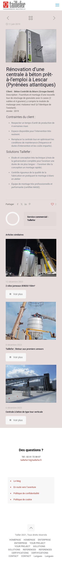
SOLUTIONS (39, 546)
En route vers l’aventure (24, 487)
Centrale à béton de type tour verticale (24, 412)
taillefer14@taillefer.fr (31, 460)
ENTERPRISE (44, 540)
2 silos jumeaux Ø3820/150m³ (20, 286)
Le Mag (17, 481)
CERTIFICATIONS (20, 553)
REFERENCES (29, 549)
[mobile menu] (57, 5)
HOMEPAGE (15, 540)
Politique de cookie (22, 499)
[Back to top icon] (31, 527)
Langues (38, 556)
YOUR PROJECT (37, 543)
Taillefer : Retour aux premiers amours (25, 349)
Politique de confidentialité (26, 493)
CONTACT (13, 556)
